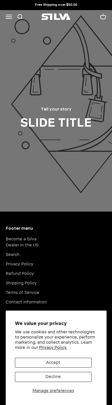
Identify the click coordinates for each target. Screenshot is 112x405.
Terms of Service (22, 292)
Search (13, 254)
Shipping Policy (21, 283)
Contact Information (26, 302)
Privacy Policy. (53, 347)
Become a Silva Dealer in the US (22, 242)
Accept (53, 362)
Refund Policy (20, 273)
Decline (53, 376)
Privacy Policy (19, 264)
